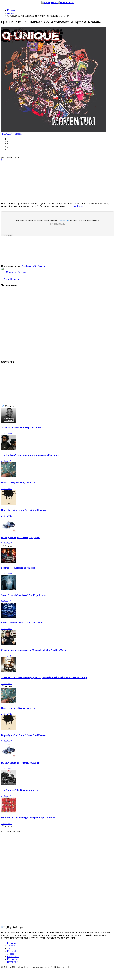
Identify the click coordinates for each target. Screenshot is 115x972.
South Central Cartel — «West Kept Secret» (23, 595)
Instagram (42, 266)
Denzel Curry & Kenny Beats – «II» (19, 482)
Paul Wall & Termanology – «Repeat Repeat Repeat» (28, 817)
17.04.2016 (7, 133)
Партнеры (12, 962)
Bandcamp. (78, 206)
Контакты (12, 959)
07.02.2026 (6, 628)
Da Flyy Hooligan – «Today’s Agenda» (20, 537)
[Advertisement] (23, 180)
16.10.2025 (6, 656)
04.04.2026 (6, 601)
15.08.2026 (6, 823)
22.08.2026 (6, 461)
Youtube (11, 945)
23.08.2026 (6, 433)
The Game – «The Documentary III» (19, 790)
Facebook (26, 266)
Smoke (18, 133)
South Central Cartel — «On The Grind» (22, 622)
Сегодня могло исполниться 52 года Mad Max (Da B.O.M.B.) (33, 650)
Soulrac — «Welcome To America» (19, 567)
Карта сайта (13, 956)
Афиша (8, 826)
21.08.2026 (6, 488)
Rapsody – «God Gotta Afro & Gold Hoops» (23, 510)
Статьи (8, 546)
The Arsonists (19, 272)
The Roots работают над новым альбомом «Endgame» (30, 455)
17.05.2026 (6, 573)
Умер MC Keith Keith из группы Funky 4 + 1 (24, 427)
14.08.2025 (6, 683)
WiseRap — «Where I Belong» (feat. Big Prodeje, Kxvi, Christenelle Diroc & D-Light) (44, 677)
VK (34, 266)
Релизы (8, 686)
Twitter (10, 953)
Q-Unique (8, 272)
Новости (14, 279)
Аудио (7, 279)
